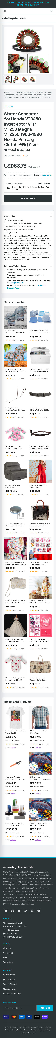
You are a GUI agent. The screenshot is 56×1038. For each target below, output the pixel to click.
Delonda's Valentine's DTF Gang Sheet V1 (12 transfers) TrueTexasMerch (40, 563)
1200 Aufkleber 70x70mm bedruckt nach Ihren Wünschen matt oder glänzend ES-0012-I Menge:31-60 (39, 824)
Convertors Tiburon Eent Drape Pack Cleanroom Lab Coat (40, 332)
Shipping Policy (9, 989)
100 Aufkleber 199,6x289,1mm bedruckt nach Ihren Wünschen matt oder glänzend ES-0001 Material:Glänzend (40, 778)
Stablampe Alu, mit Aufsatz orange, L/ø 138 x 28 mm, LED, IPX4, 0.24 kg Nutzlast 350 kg (15, 778)
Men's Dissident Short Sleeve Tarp (38, 732)
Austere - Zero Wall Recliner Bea (12, 486)
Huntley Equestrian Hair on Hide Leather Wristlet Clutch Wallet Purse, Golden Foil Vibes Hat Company (15, 602)
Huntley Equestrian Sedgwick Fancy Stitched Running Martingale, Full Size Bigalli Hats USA (14, 409)
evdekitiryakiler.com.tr (14, 18)
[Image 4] (32, 79)
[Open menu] (5, 11)
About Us (7, 948)
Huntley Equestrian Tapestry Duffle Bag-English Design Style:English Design (37, 679)
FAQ (5, 957)
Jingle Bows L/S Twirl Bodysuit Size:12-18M (13, 447)
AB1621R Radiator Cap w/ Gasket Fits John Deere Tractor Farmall (15, 525)
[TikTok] (25, 910)
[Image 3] (24, 79)
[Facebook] (6, 910)
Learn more (46, 175)
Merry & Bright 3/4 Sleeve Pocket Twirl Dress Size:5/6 (15, 563)
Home (6, 92)
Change (46, 183)
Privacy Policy (9, 979)
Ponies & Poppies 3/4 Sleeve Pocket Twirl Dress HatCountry (39, 602)
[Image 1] (8, 79)
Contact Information (12, 993)
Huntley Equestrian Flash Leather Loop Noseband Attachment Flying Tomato (40, 447)
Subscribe (44, 1008)
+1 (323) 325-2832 (11, 930)
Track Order (8, 962)
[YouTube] (19, 910)
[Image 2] (16, 79)
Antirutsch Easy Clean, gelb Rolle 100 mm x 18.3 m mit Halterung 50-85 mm (15, 824)
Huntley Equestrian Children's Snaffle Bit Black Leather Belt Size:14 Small (40, 409)
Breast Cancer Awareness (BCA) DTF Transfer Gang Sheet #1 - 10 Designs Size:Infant (39, 640)
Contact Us (8, 953)
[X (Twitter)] (32, 910)
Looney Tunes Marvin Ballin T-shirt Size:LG (15, 732)
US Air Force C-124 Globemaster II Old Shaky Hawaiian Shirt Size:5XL (15, 332)
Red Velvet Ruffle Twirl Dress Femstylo (38, 486)
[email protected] (16, 282)
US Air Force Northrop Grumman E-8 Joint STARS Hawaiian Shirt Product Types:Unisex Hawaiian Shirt (15, 370)
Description (9, 216)
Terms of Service (10, 984)
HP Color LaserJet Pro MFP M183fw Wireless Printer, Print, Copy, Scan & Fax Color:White (40, 370)
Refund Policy (9, 975)
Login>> (13, 747)
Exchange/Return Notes (15, 266)
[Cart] (51, 11)
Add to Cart (28, 198)
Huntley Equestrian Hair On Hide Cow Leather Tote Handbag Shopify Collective (40, 525)
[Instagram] (12, 910)
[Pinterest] (38, 910)
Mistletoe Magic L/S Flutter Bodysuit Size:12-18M (15, 679)
